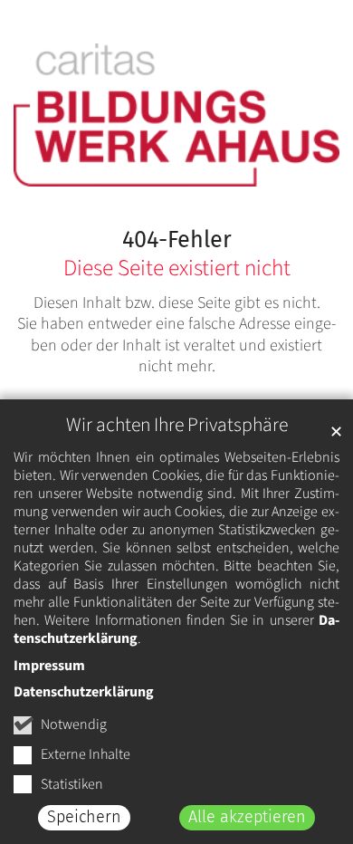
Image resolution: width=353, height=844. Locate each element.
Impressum (49, 666)
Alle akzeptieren (247, 817)
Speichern (84, 817)
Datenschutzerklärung (84, 692)
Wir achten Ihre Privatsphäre (177, 425)
